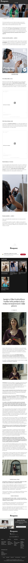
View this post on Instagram (6, 145)
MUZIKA (15, 545)
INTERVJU (2, 552)
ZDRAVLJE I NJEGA (10, 543)
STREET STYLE (3, 542)
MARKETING (12, 557)
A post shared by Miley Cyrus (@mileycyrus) (15, 116)
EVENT (2, 551)
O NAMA (4, 557)
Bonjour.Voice (3, 554)
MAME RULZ (22, 545)
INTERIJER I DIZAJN (22, 543)
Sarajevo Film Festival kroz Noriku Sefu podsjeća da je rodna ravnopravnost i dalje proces (14, 302)
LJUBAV (21, 547)
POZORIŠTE (16, 543)
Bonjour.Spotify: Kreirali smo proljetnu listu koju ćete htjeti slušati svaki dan (14, 13)
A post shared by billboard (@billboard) (14, 157)
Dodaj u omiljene (23, 254)
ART (14, 541)
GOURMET (22, 544)
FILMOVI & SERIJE (17, 542)
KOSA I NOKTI (10, 542)
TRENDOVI (9, 544)
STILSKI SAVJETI (3, 544)
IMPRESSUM (7, 557)
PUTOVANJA (22, 546)
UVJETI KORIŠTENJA (17, 557)
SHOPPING (3, 543)
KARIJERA (21, 541)
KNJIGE (15, 544)
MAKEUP (9, 541)
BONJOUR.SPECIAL (4, 553)
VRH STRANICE (23, 557)
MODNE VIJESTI (3, 541)
